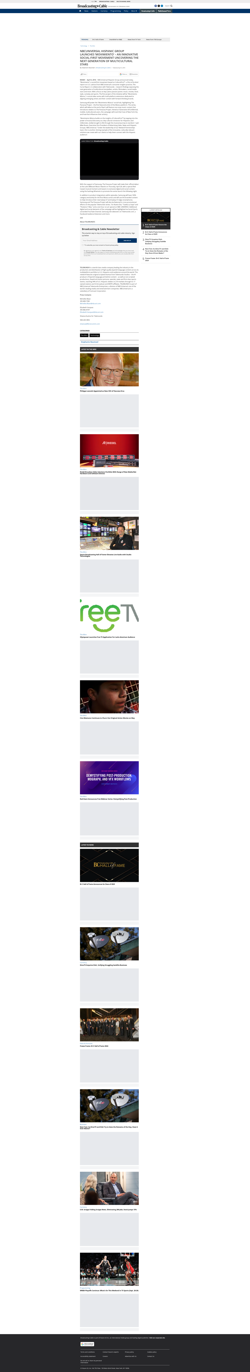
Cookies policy (151, 1352)
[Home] (80, 11)
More (133, 11)
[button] (168, 6)
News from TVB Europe (154, 39)
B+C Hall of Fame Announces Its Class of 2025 (156, 233)
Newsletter (135, 74)
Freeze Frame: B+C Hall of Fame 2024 (157, 259)
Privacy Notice (90, 252)
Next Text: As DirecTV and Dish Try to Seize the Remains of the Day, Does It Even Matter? (156, 251)
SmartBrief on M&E (115, 39)
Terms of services (107, 250)
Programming (116, 11)
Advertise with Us (130, 1356)
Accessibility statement (88, 1356)
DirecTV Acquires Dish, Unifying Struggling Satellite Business (155, 242)
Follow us (124, 74)
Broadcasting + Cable (106, 1)
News (86, 11)
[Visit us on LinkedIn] (162, 6)
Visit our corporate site (157, 1338)
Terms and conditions (87, 1352)
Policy (126, 11)
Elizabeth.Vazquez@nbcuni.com (91, 312)
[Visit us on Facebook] (155, 6)
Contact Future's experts (111, 1352)
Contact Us (150, 1356)
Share (84, 74)
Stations (95, 11)
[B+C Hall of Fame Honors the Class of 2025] (155, 220)
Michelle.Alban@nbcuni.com (90, 303)
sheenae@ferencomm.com (90, 324)
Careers (105, 1356)
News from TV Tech (134, 39)
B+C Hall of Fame (98, 39)
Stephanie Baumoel (88, 68)
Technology (83, 46)
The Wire (92, 46)
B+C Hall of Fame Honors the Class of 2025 (156, 226)
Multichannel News (123, 1)
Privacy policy (129, 1352)
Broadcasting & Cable (103, 68)
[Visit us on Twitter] (159, 6)
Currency (104, 11)
